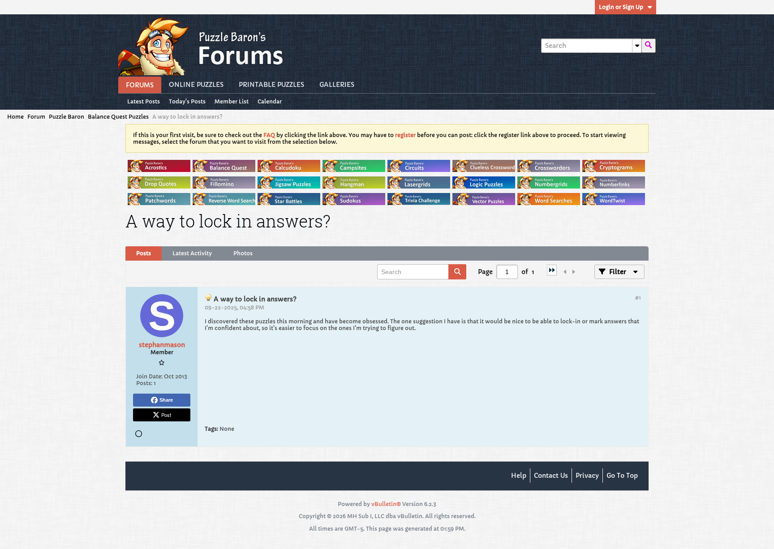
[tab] (143, 253)
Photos (243, 253)
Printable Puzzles (271, 85)
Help (518, 476)
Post (166, 414)
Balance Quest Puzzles (118, 116)
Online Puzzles (196, 85)
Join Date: (149, 376)
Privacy (587, 476)
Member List (232, 101)
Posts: (144, 383)
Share (166, 400)
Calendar (270, 101)
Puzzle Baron (66, 116)
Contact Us (551, 476)
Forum (36, 116)
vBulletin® (386, 504)
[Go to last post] (552, 273)
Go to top (622, 476)
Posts (143, 253)
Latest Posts (143, 101)
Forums (140, 85)
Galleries (336, 85)
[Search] (648, 46)
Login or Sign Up (621, 7)
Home (15, 116)
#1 (638, 297)
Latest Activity (192, 253)
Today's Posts (187, 101)
